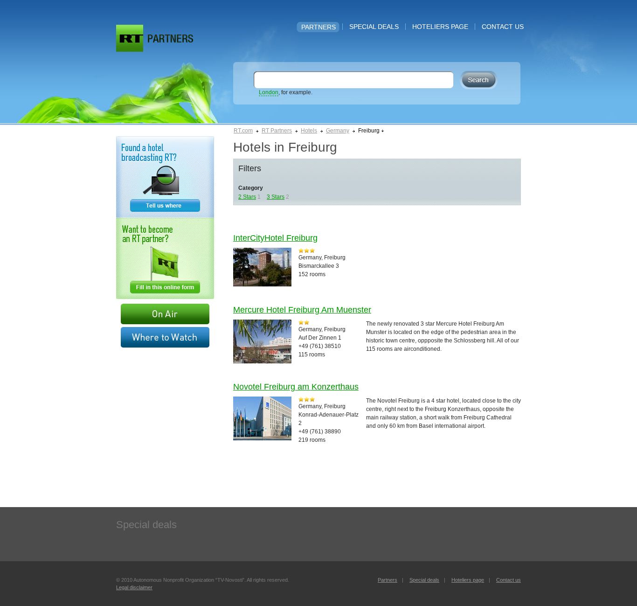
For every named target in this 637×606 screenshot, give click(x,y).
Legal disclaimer (134, 587)
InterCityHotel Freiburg (275, 238)
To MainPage (170, 38)
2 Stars (247, 197)
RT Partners (277, 130)
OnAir (165, 314)
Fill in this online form (165, 258)
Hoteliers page (440, 26)
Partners (318, 27)
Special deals (374, 26)
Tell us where (165, 177)
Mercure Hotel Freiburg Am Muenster (302, 309)
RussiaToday (129, 38)
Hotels (309, 130)
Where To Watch (165, 337)
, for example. (285, 92)
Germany (337, 130)
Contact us (503, 26)
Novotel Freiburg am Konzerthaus (296, 386)
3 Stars (275, 197)
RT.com (243, 130)
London (268, 92)
